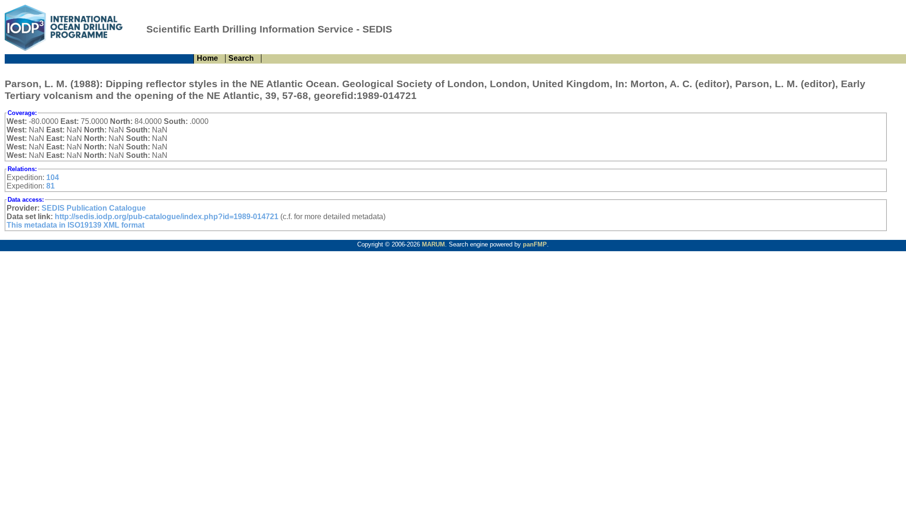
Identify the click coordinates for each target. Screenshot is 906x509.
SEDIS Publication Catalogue (94, 208)
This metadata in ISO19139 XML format (75, 225)
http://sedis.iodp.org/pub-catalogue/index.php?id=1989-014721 (166, 217)
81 (50, 186)
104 (52, 177)
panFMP (535, 244)
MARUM (433, 244)
